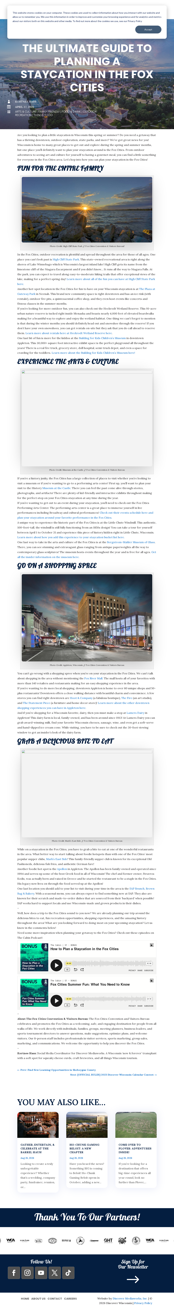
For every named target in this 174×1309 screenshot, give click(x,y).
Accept (148, 29)
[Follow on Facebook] (14, 1273)
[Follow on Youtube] (41, 1273)
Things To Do (43, 115)
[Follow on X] (55, 1273)
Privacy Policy (143, 1303)
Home (25, 1298)
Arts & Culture (25, 112)
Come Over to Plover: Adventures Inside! (135, 1148)
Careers (70, 1298)
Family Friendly (49, 112)
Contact (55, 1298)
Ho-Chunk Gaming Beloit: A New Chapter (84, 1148)
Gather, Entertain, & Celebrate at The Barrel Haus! (38, 1148)
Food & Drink (71, 112)
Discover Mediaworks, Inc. (130, 1298)
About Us (38, 1298)
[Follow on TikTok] (68, 1273)
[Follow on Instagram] (27, 1273)
